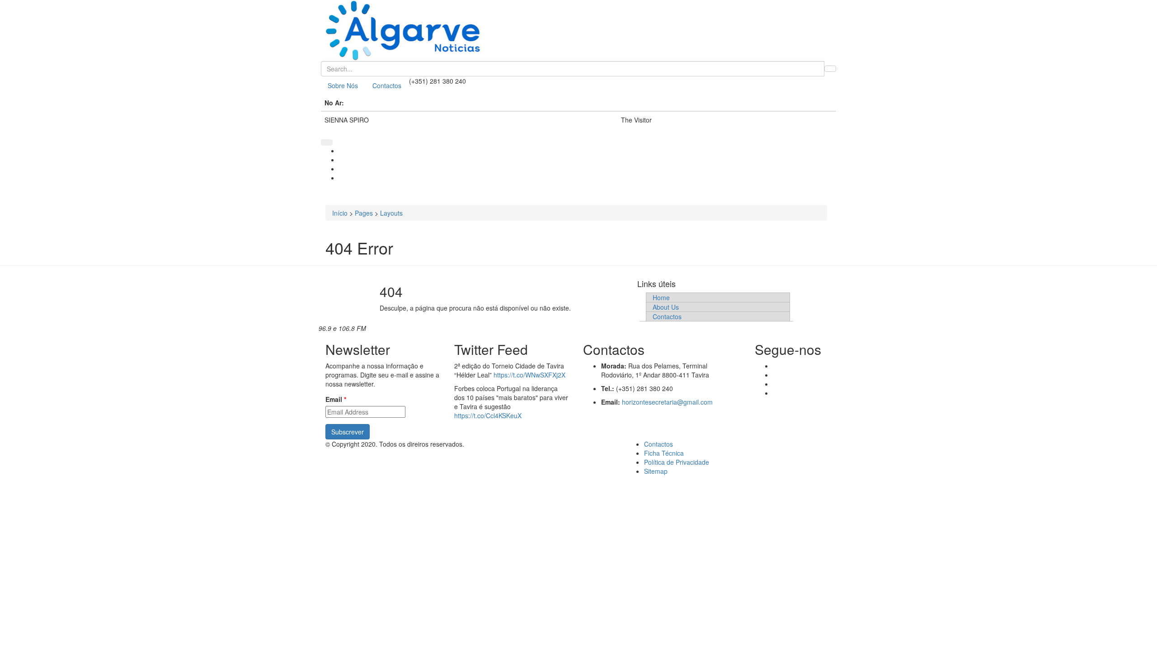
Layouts (391, 212)
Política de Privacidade (676, 462)
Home (661, 297)
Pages (364, 212)
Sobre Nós (343, 85)
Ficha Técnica (664, 453)
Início (340, 212)
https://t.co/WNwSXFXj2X (529, 374)
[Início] (578, 30)
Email (335, 399)
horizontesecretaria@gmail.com (667, 401)
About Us (666, 306)
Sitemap (656, 471)
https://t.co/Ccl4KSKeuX (488, 415)
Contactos (386, 85)
